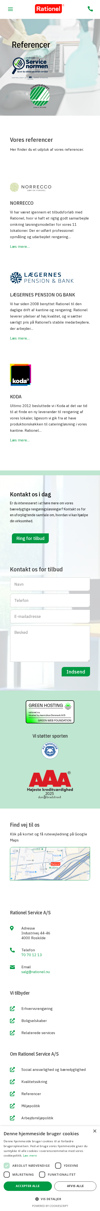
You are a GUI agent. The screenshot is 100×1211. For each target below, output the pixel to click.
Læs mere (30, 1155)
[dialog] (50, 1168)
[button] (50, 1199)
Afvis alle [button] (75, 1186)
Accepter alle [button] (28, 1186)
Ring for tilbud (30, 538)
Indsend (76, 671)
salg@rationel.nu (35, 971)
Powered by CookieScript (50, 1206)
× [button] (94, 1131)
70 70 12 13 (31, 955)
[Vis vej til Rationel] (50, 879)
